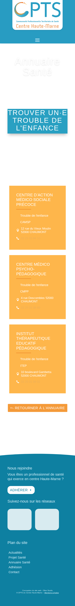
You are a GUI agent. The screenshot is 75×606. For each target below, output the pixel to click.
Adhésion (15, 567)
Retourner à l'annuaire (40, 408)
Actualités (15, 552)
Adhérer (19, 490)
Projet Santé (17, 557)
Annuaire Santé (19, 562)
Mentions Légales (51, 593)
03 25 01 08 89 (30, 307)
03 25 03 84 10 (30, 238)
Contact (14, 572)
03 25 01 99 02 (30, 381)
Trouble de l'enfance (34, 215)
